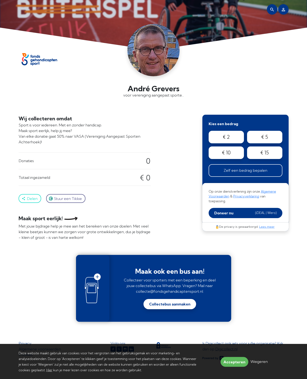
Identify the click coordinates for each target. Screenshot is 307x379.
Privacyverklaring (246, 196)
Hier (49, 370)
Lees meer (267, 227)
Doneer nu (245, 213)
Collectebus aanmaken (169, 304)
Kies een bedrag (223, 123)
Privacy (25, 343)
